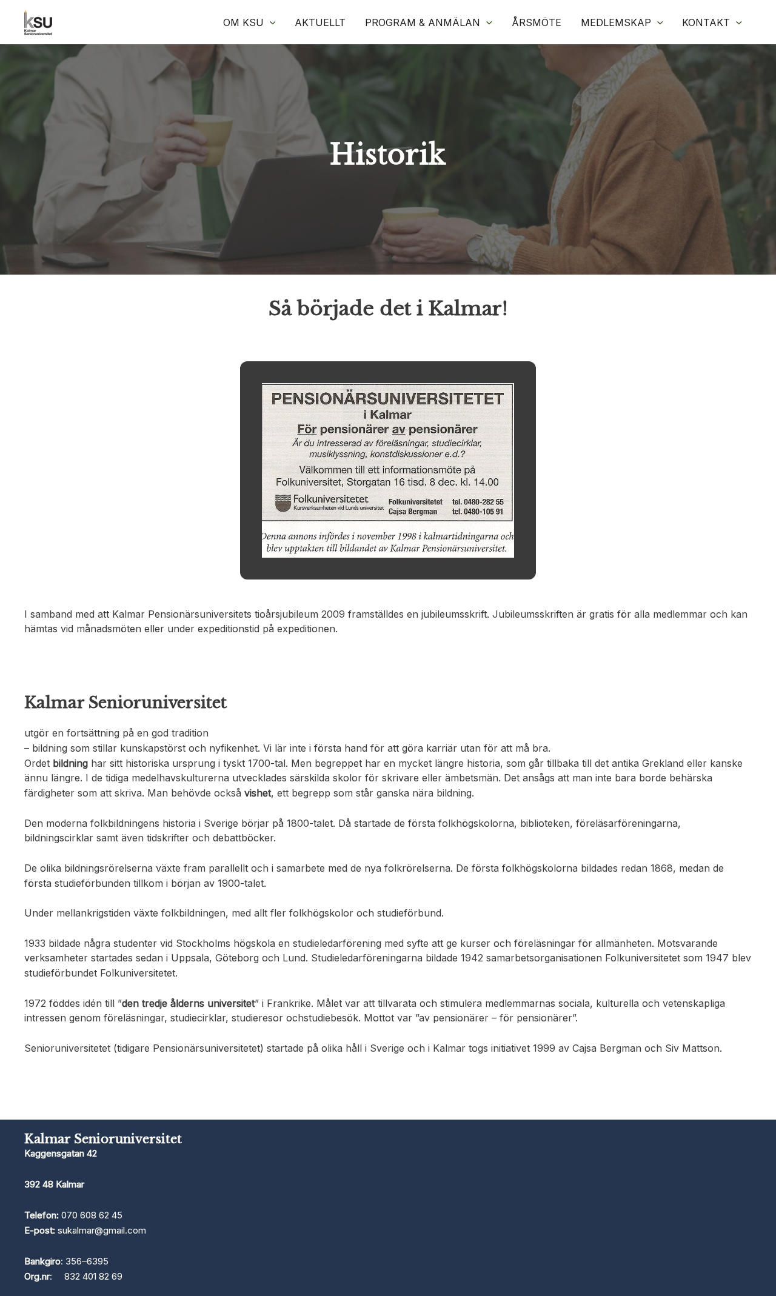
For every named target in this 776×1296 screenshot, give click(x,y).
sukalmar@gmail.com (102, 1230)
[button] (270, 22)
